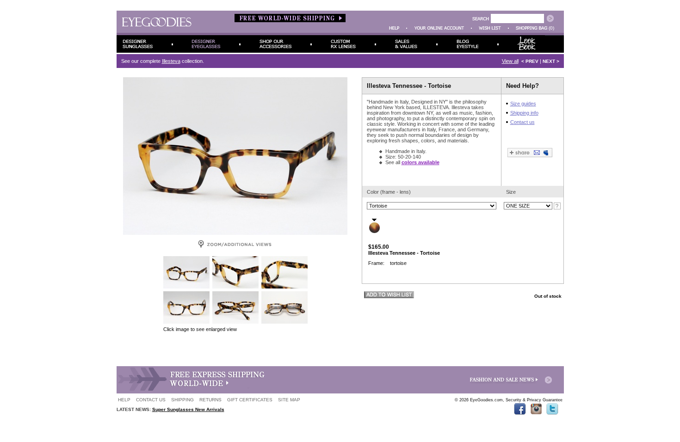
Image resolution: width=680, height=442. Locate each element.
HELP (124, 399)
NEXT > (551, 61)
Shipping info (524, 113)
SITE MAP (289, 399)
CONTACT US (151, 399)
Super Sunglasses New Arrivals (188, 409)
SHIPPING (182, 399)
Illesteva (171, 61)
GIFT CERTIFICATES (249, 399)
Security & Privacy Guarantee (534, 400)
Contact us (522, 122)
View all (510, 61)
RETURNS (210, 399)
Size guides (523, 103)
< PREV (529, 61)
